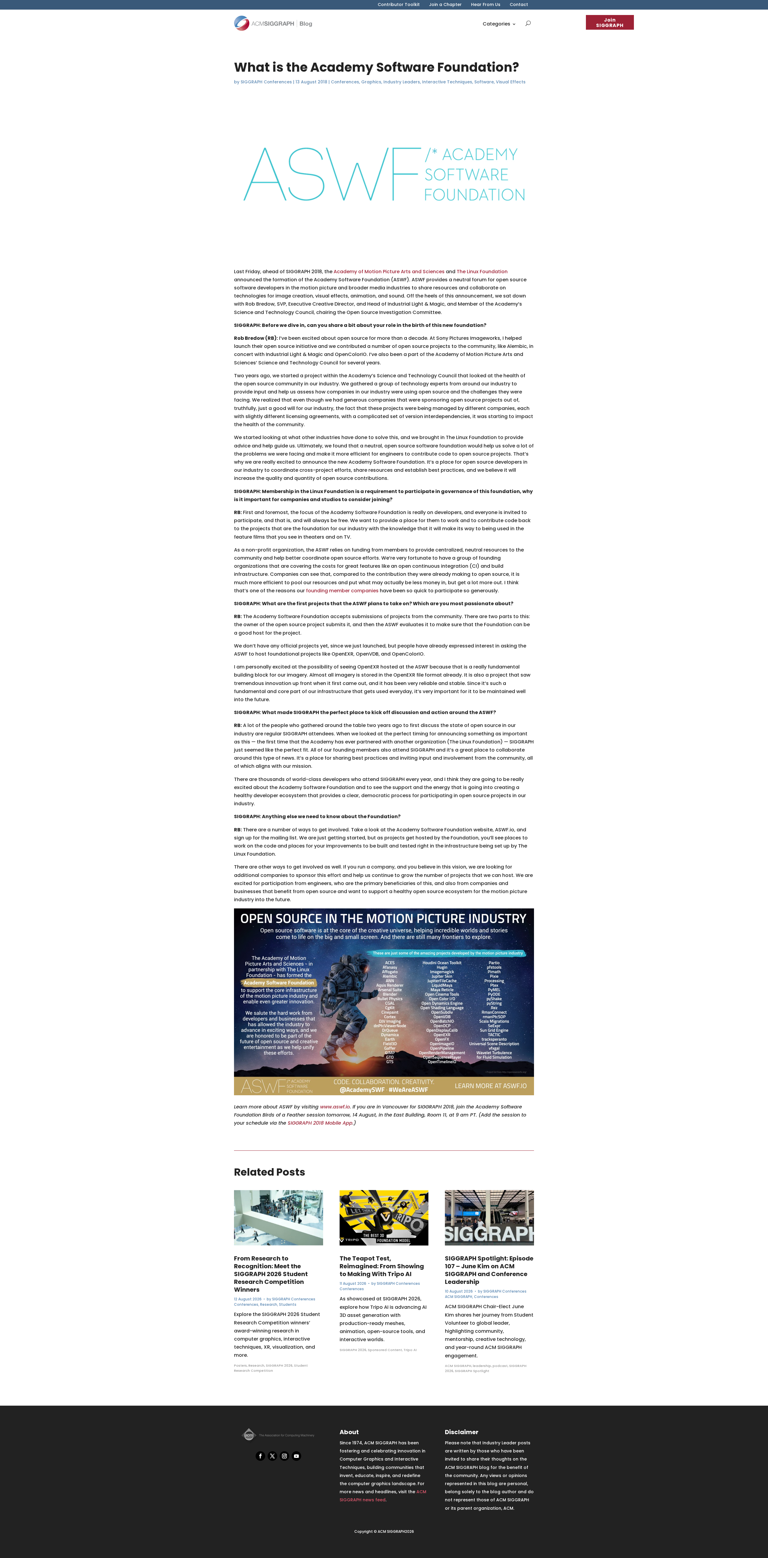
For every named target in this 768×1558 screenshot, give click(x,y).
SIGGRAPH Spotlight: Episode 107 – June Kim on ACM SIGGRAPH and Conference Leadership (489, 1270)
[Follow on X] (272, 1456)
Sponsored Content (385, 1349)
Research (268, 1304)
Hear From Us (485, 4)
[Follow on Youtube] (296, 1456)
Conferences (345, 82)
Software (484, 82)
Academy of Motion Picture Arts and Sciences (389, 271)
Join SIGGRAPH (609, 22)
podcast (500, 1365)
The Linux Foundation (482, 271)
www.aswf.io (335, 1106)
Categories (496, 23)
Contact (519, 4)
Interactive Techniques (447, 82)
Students (287, 1304)
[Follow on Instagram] (284, 1456)
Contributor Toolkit (399, 4)
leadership (482, 1365)
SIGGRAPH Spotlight (472, 1370)
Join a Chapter (445, 4)
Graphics (371, 82)
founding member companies (342, 590)
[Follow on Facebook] (260, 1456)
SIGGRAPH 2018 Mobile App (320, 1123)
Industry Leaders (401, 82)
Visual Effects (511, 82)
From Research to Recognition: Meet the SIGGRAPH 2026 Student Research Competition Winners (271, 1274)
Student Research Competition (271, 1368)
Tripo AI (410, 1349)
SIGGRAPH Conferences (266, 82)
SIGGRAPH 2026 (279, 1365)
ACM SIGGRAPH (458, 1296)
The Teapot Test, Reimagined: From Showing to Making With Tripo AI (382, 1266)
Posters (240, 1365)
